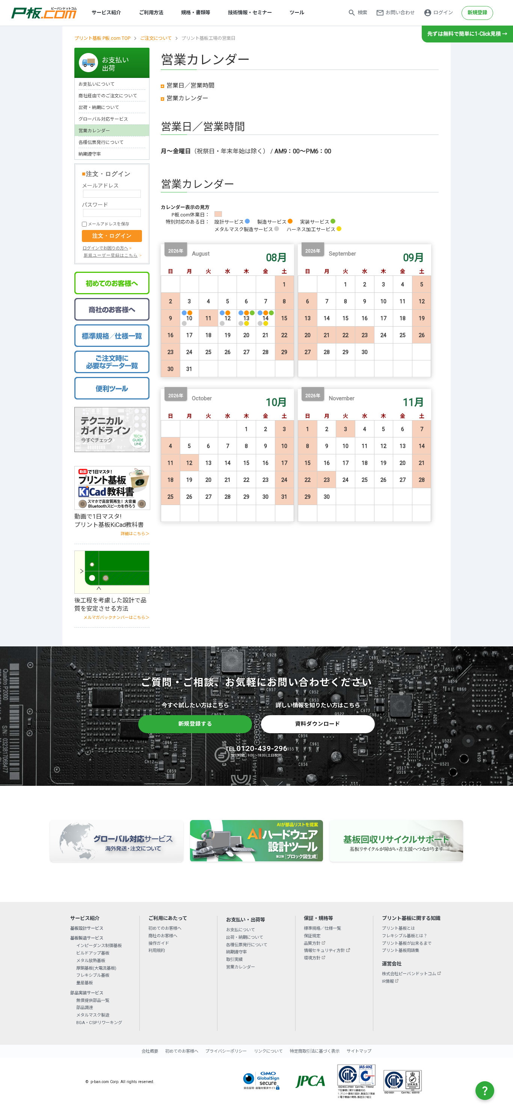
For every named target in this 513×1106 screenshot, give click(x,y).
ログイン (443, 12)
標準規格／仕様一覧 (322, 928)
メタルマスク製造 (92, 1015)
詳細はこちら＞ (135, 533)
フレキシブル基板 (92, 975)
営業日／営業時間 (190, 85)
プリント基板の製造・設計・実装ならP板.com (44, 12)
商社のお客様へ (162, 935)
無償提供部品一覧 (92, 1000)
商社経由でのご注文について (107, 95)
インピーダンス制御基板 (99, 945)
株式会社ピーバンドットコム (409, 973)
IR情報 (388, 981)
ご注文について (156, 38)
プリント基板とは (398, 928)
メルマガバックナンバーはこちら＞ (116, 617)
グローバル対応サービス (103, 119)
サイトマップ (359, 1051)
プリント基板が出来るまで (407, 943)
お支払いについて (96, 84)
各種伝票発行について (101, 142)
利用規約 (156, 950)
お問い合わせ (400, 12)
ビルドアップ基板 (92, 953)
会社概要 (150, 1051)
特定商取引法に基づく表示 (314, 1051)
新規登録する (195, 724)
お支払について (240, 929)
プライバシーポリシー (226, 1051)
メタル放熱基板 (90, 960)
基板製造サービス (86, 938)
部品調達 (84, 1007)
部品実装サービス (86, 993)
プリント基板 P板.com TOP (102, 38)
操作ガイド (158, 943)
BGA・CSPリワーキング (99, 1022)
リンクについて (268, 1051)
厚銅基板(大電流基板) (96, 968)
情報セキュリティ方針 (324, 950)
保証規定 (312, 935)
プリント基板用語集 (400, 950)
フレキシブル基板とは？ (404, 935)
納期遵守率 (89, 154)
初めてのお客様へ (164, 928)
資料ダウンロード (317, 724)
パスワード (95, 205)
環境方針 (312, 958)
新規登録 (477, 12)
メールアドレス (100, 186)
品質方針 (312, 943)
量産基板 (84, 982)
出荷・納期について (98, 107)
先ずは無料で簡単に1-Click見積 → (467, 34)
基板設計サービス (86, 928)
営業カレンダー (187, 98)
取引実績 (234, 959)
